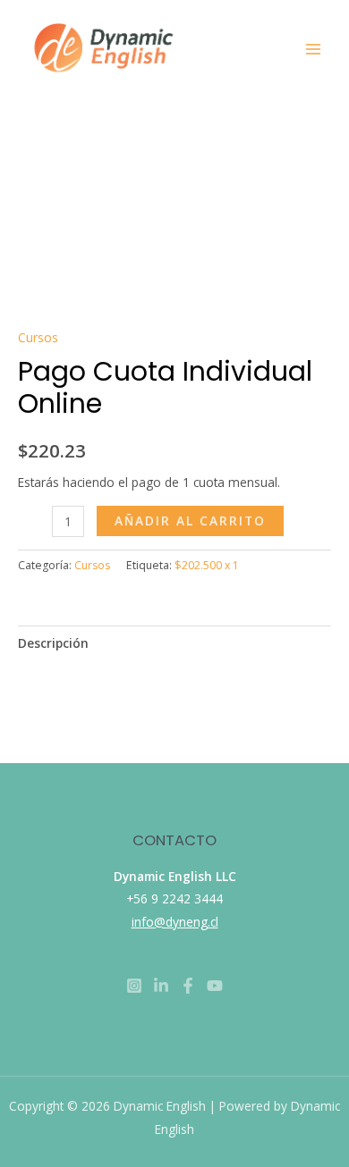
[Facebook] (188, 986)
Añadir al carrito (190, 520)
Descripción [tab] (53, 642)
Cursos (38, 337)
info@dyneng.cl (175, 921)
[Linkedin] (161, 986)
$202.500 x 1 (206, 565)
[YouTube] (215, 986)
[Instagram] (134, 986)
